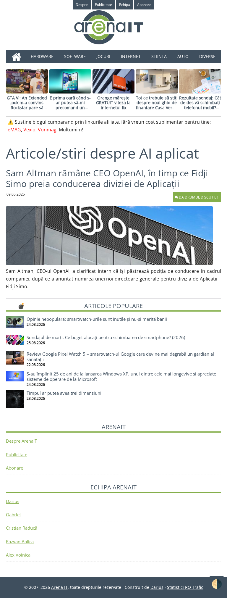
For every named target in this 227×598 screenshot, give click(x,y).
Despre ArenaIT (21, 441)
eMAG (14, 129)
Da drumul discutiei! (198, 197)
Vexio (29, 129)
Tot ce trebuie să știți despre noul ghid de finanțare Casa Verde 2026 (157, 105)
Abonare (14, 468)
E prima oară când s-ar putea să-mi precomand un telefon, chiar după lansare (70, 107)
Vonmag (47, 129)
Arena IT (113, 27)
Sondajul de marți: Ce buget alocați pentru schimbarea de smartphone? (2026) (106, 337)
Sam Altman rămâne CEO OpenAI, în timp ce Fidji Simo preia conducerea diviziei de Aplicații (107, 178)
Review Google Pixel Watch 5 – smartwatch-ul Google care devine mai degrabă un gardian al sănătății (120, 356)
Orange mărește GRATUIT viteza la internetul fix (113, 103)
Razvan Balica (20, 541)
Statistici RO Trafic (185, 587)
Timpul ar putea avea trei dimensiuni (64, 393)
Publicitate (16, 454)
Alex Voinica (18, 555)
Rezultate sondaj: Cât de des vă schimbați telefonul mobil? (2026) (200, 105)
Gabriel (13, 515)
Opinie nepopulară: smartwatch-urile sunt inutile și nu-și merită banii (97, 319)
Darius (12, 501)
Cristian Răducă (21, 528)
